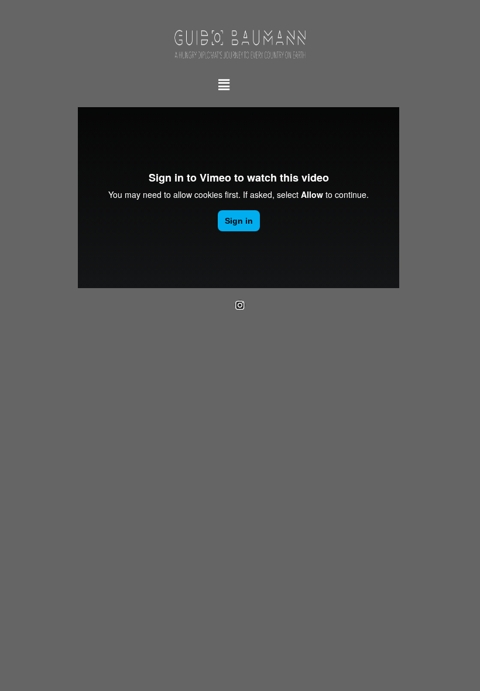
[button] (224, 84)
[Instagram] (240, 305)
